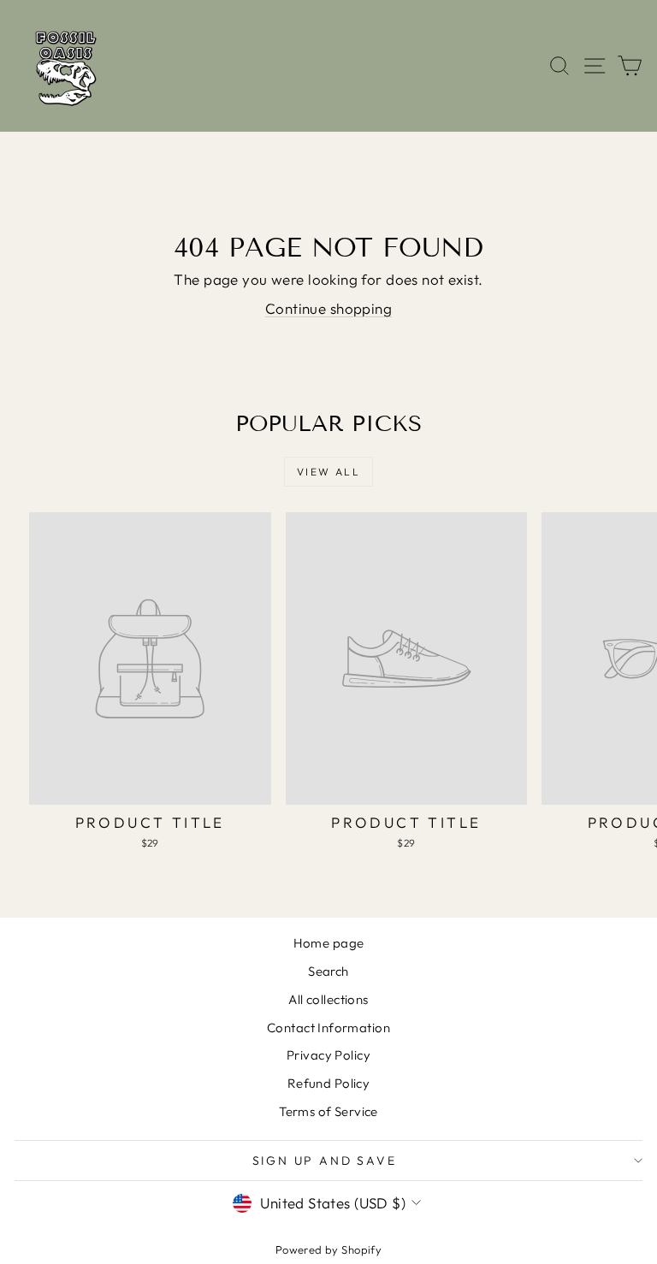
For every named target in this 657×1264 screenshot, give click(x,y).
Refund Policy (328, 1083)
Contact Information (328, 1027)
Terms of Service (328, 1111)
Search (328, 971)
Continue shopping (328, 308)
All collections (328, 999)
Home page (328, 943)
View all (328, 471)
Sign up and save (324, 1160)
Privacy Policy (328, 1055)
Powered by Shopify (328, 1249)
